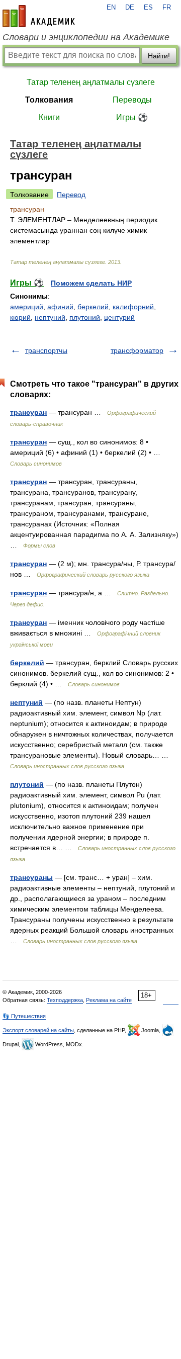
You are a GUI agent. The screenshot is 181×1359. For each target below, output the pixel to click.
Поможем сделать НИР (91, 283)
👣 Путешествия (24, 1016)
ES (148, 7)
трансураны (31, 877)
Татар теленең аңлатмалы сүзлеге (91, 82)
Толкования (49, 100)
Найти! (159, 56)
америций (26, 307)
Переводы (132, 100)
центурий (119, 317)
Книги (49, 117)
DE (129, 7)
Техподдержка (65, 1000)
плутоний (84, 317)
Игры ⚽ (132, 117)
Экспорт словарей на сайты (38, 1030)
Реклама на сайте (109, 1000)
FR (166, 7)
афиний (60, 307)
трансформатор (137, 350)
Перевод (71, 195)
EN (111, 7)
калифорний (133, 307)
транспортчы (46, 350)
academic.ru (39, 16)
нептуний (50, 317)
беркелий (93, 307)
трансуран (28, 412)
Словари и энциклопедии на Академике (86, 37)
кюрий (20, 317)
